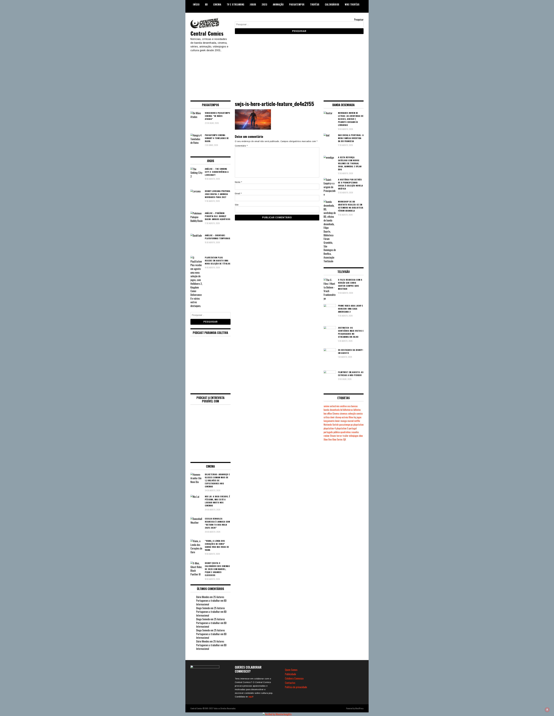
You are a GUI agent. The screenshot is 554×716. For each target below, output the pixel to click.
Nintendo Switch (331, 424)
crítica (327, 417)
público (336, 432)
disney (338, 417)
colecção (352, 413)
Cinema (217, 4)
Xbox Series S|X (339, 439)
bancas (354, 406)
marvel (350, 421)
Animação (278, 4)
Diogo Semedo (203, 608)
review (326, 435)
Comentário (241, 146)
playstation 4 (330, 428)
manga (343, 421)
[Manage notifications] (547, 709)
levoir (337, 421)
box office (328, 413)
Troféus (314, 4)
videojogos (353, 435)
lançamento (329, 421)
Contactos (290, 683)
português (328, 432)
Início (196, 4)
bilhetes (357, 409)
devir (332, 417)
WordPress (359, 708)
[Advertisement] (277, 74)
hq (355, 417)
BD (206, 4)
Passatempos (297, 4)
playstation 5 (342, 428)
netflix (357, 421)
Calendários (332, 4)
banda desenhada (332, 409)
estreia (345, 417)
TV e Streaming (235, 4)
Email (238, 193)
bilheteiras (348, 409)
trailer (345, 435)
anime (326, 406)
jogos (359, 417)
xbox (361, 435)
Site (237, 205)
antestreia (334, 406)
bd (341, 409)
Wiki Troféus (352, 4)
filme (351, 417)
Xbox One (328, 439)
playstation (358, 424)
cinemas (343, 413)
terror (339, 435)
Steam (333, 435)
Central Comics (206, 33)
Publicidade (290, 674)
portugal (353, 428)
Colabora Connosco (294, 678)
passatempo (344, 424)
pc (352, 424)
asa (349, 406)
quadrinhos (345, 432)
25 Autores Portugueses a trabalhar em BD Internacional (211, 600)
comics (359, 413)
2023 (264, 4)
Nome (238, 182)
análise (343, 406)
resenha (355, 432)
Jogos (253, 4)
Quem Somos (291, 670)
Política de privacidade (296, 687)
